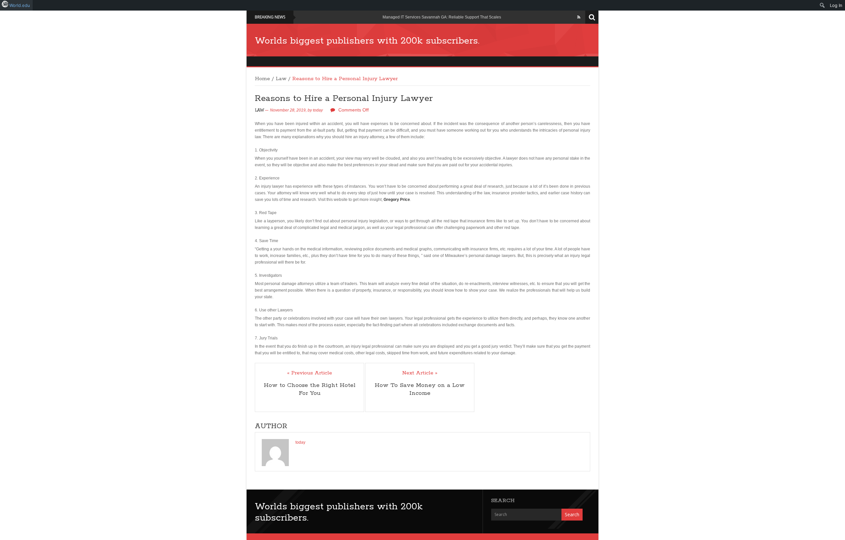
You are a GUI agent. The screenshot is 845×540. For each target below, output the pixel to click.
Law (281, 79)
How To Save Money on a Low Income (420, 389)
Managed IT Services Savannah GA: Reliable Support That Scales (442, 17)
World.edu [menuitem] (19, 5)
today (318, 110)
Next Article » (419, 373)
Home (262, 79)
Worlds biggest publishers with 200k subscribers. (367, 41)
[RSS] (578, 17)
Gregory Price (397, 199)
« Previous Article (309, 373)
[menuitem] (822, 5)
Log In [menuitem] (836, 5)
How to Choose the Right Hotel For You (309, 389)
